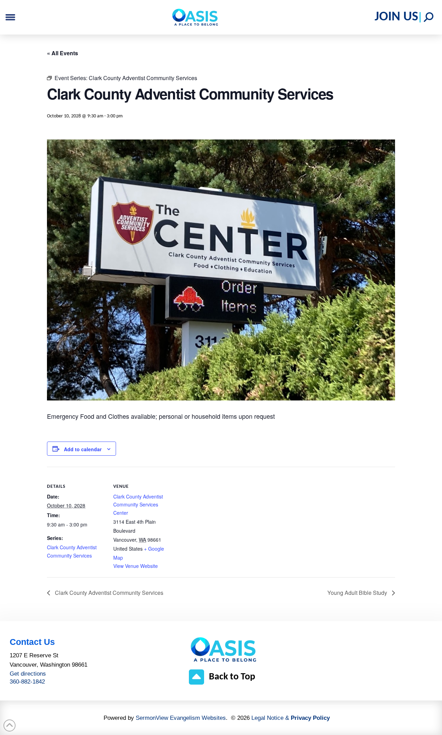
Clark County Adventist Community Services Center (138, 504)
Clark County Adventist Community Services (108, 593)
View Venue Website (135, 565)
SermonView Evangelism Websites (181, 718)
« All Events (62, 53)
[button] (428, 17)
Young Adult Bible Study (357, 593)
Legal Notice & (290, 718)
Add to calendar (83, 449)
